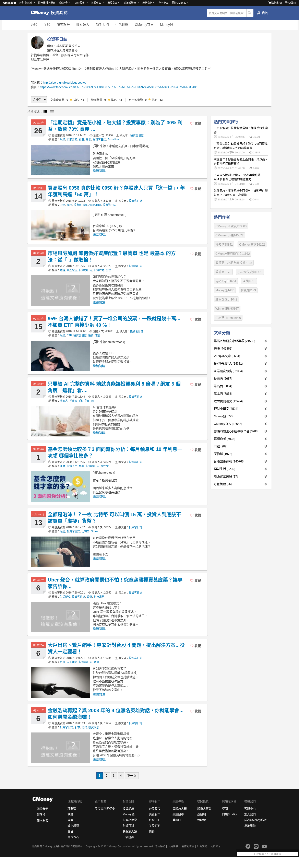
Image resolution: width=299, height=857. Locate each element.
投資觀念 (93, 727)
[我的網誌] (262, 12)
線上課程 (73, 825)
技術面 (222, 378)
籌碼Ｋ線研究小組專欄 (234, 341)
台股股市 (154, 808)
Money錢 (166, 24)
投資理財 (63, 2)
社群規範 (202, 846)
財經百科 (128, 825)
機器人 (64, 400)
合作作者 (73, 837)
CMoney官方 (144, 24)
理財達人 (82, 24)
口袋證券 (128, 837)
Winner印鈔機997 (227, 308)
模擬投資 (112, 2)
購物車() (276, 2)
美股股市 (154, 814)
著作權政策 (188, 846)
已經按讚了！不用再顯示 (267, 854)
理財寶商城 (26, 2)
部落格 (41, 814)
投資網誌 (128, 808)
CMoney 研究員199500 (231, 226)
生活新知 (65, 596)
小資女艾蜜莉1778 (250, 272)
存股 (81, 139)
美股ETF (154, 825)
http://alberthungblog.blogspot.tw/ (64, 82)
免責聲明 (215, 846)
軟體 (70, 814)
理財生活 (224, 469)
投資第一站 (109, 204)
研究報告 (63, 24)
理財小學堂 (225, 408)
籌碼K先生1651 (225, 281)
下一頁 (131, 775)
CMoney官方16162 (252, 244)
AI (92, 400)
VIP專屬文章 (226, 356)
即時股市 (80, 2)
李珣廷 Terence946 (228, 317)
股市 (77, 727)
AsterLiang (114, 139)
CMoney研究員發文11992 (232, 253)
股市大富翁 (204, 808)
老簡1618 (249, 281)
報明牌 (201, 820)
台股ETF (154, 820)
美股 (47, 24)
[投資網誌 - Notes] (51, 13)
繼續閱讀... (100, 171)
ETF (69, 335)
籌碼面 (222, 386)
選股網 (201, 814)
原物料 (222, 454)
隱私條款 (160, 846)
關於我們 (42, 808)
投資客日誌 (137, 135)
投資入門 (72, 466)
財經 (62, 139)
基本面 (222, 393)
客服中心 (250, 808)
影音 (70, 831)
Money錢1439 (224, 290)
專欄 (88, 139)
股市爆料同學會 (46, 2)
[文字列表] (52, 112)
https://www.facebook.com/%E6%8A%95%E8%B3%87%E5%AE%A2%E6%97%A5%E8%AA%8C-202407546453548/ (118, 87)
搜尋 (250, 13)
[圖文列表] (45, 112)
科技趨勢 (99, 596)
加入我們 (42, 820)
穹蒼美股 (222, 484)
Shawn (95, 531)
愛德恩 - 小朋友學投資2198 (233, 263)
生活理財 (121, 24)
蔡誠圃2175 (223, 272)
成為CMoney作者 (255, 820)
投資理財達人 (228, 363)
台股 (34, 24)
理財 (62, 466)
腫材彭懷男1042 (226, 299)
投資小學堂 (130, 820)
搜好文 (105, 466)
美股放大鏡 (130, 831)
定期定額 (72, 139)
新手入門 (102, 24)
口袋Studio (229, 814)
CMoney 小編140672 (229, 235)
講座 (70, 820)
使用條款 (173, 846)
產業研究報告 (228, 371)
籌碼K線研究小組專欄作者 (236, 431)
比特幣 (85, 531)
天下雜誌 (72, 662)
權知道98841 (224, 244)
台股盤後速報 (228, 461)
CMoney (8, 2)
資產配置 (72, 270)
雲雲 (108, 270)
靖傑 (89, 596)
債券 (152, 831)
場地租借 (250, 825)
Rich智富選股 (225, 476)
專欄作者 (224, 439)
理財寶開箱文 (228, 401)
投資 (91, 335)
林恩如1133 (248, 290)
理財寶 (72, 808)
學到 (225, 808)
